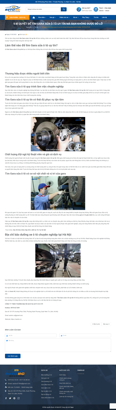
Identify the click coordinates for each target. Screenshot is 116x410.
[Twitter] (10, 398)
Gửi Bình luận (13, 356)
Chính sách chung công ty (65, 379)
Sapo (72, 407)
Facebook (80, 374)
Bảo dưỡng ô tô (46, 375)
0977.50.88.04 (24, 380)
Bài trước (96, 324)
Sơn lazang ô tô (46, 381)
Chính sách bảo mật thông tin (66, 392)
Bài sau (105, 324)
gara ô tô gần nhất (86, 215)
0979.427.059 (87, 11)
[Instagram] (18, 398)
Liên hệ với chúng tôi (66, 396)
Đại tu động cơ (46, 394)
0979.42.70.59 (13, 380)
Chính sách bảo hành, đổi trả (66, 387)
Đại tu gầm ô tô (46, 391)
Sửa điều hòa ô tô (47, 385)
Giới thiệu (62, 375)
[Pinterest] (14, 398)
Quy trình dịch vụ (65, 383)
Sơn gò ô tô (45, 378)
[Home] (33, 17)
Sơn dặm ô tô (45, 388)
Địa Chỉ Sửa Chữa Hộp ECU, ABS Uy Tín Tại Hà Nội (29, 230)
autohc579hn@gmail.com (21, 383)
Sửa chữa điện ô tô (47, 398)
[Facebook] (6, 398)
